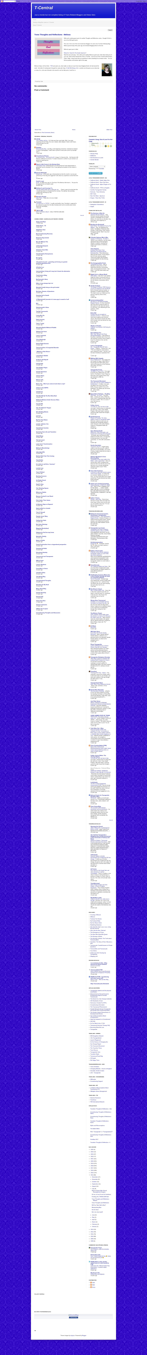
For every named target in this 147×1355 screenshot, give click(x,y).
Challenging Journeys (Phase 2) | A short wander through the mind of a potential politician (100, 576)
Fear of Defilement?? (96, 359)
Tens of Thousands (95, 579)
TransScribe (39, 460)
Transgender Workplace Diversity (100, 657)
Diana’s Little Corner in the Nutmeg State (48, 164)
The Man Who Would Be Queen (99, 934)
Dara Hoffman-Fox (96, 332)
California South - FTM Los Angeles (99, 187)
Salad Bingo (39, 436)
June (93, 1215)
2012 (92, 1231)
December (95, 1177)
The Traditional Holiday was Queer (99, 566)
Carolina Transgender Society (98, 190)
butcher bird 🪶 (95, 543)
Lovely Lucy (39, 468)
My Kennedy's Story (42, 279)
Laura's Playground (95, 1040)
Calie (93, 1282)
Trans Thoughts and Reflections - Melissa (52, 35)
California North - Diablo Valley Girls (100, 180)
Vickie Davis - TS (41, 225)
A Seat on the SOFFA (42, 387)
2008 (92, 1241)
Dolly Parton (39, 198)
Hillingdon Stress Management (98, 1091)
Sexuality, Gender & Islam (97, 1070)
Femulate (39, 202)
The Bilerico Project (96, 613)
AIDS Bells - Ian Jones (96, 395)
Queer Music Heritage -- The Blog (100, 394)
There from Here (40, 600)
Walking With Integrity (97, 358)
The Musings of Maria (96, 936)
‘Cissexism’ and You (96, 446)
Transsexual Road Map (96, 1056)
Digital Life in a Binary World (99, 274)
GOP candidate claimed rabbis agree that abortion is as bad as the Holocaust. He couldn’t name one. (101, 616)
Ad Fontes (94, 869)
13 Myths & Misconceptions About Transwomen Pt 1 (99, 1088)
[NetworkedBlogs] (73, 1315)
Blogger (84, 1335)
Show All (82, 215)
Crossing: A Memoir (95, 914)
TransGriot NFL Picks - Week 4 (98, 672)
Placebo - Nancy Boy (96, 499)
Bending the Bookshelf (97, 224)
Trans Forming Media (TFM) (99, 745)
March (94, 1222)
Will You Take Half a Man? (99, 1205)
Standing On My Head (42, 584)
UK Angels (93, 1058)
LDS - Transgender (95, 1072)
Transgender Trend (96, 1247)
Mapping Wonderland (42, 528)
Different (92, 916)
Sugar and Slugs (41, 221)
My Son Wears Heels (96, 923)
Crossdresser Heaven (42, 156)
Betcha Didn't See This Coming (45, 456)
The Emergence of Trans (97, 932)
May (93, 1217)
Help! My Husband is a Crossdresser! (100, 1019)
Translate (101, 168)
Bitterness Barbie (41, 492)
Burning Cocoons (41, 476)
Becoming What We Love (97, 1027)
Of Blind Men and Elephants (97, 1274)
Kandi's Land (40, 181)
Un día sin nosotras (95, 965)
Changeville (39, 363)
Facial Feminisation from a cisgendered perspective (51, 544)
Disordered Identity (41, 552)
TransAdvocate (95, 565)
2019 (92, 1163)
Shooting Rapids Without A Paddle (46, 327)
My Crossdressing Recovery (44, 233)
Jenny (93, 1287)
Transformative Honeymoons (44, 253)
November (95, 1179)
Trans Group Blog (96, 806)
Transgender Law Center (98, 528)
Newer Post (38, 129)
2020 (92, 1161)
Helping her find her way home (45, 532)
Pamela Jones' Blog (42, 516)
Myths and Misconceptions (97, 1125)
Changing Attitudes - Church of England (101, 1068)
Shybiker (38, 147)
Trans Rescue (94, 1050)
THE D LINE (39, 210)
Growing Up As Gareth (42, 295)
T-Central (43, 7)
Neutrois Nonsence (95, 1097)
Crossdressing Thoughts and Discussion (48, 612)
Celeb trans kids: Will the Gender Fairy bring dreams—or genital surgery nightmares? (100, 1267)
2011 (92, 1234)
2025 (92, 1149)
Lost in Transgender (96, 345)
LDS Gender (94, 854)
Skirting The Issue (41, 331)
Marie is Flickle (40, 540)
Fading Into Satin (41, 520)
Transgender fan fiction (96, 264)
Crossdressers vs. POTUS (43, 203)
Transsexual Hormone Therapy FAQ (100, 1025)
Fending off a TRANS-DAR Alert (100, 1196)
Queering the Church (97, 826)
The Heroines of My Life (97, 213)
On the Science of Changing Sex (99, 1042)
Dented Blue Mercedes (97, 689)
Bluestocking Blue (96, 1207)
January (94, 1226)
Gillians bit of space (42, 608)
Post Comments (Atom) (48, 132)
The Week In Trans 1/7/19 (97, 371)
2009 (92, 1238)
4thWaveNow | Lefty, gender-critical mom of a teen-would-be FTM (100, 1263)
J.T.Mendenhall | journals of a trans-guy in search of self (52, 299)
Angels (92, 206)
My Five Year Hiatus (42, 420)
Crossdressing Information (97, 1005)
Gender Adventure (41, 371)
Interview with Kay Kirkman (97, 214)
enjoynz (73, 1335)
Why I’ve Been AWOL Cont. (98, 590)
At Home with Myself (42, 359)
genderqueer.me (95, 416)
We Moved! (94, 798)
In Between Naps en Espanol (44, 504)
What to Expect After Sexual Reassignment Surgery (99, 1191)
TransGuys (93, 1099)
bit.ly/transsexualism (97, 542)
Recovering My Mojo (41, 148)
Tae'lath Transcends (42, 311)
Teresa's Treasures (41, 604)
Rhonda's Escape (41, 196)
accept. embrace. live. (42, 424)
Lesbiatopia (94, 782)
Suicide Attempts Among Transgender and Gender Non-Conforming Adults (100, 1009)
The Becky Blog (40, 576)
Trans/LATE (39, 403)
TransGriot (94, 671)
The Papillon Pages (41, 367)
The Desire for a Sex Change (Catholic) (101, 999)
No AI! (38, 182)
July (93, 1188)
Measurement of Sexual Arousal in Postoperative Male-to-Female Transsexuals (99, 995)
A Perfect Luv (40, 267)
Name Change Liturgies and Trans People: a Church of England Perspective (99, 886)
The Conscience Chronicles (97, 691)
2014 (92, 1175)
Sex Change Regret (95, 1044)
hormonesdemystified (97, 300)
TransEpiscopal (95, 883)
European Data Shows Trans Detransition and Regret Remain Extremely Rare (98, 251)
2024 (92, 1151)
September (95, 1184)
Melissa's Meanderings (42, 448)
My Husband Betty (95, 921)
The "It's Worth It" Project (43, 407)
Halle (93, 1285)
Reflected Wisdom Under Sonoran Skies (47, 399)
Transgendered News (97, 682)
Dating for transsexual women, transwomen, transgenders (99, 514)
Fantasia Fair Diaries (96, 919)
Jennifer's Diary (40, 572)
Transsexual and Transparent (44, 556)
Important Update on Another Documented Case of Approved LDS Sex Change (101, 857)
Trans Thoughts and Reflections (100, 1202)
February (94, 1224)
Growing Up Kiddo (41, 548)
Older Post (109, 129)
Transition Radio (94, 1054)
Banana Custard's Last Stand (44, 496)
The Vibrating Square (42, 488)
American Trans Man (42, 249)
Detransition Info (95, 1254)
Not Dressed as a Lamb (96, 157)
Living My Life (40, 315)
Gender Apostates (96, 445)
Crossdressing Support (96, 1081)
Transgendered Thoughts (43, 580)
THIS (51, 66)
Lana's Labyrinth (41, 335)
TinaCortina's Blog (41, 275)
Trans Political (40, 472)
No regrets (39, 257)
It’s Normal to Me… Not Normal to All (45, 157)
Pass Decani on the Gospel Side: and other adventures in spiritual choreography (100, 872)
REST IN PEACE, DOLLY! (43, 212)
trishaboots (39, 391)
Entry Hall (93, 313)
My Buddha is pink (96, 897)
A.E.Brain (93, 626)
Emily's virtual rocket (97, 550)
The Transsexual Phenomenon (98, 1007)
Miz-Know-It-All (95, 1272)
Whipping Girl (94, 956)
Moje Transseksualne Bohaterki (100, 983)
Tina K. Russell (40, 512)
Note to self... (40, 379)
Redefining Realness (95, 925)
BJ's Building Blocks (42, 412)
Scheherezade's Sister (42, 307)
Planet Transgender (96, 644)
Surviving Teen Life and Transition (46, 432)
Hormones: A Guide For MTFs (98, 1003)
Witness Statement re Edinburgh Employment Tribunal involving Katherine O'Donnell (101, 704)
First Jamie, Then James (43, 500)
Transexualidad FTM (96, 969)
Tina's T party (40, 323)
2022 (92, 1156)
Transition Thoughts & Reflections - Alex (101, 1109)
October (94, 1181)
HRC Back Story (95, 631)
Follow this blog (73, 1317)
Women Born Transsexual (98, 600)
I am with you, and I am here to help (100, 406)
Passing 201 (39, 596)
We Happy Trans (94, 1060)
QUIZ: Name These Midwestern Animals (100, 684)
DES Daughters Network (96, 1036)
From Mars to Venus (42, 568)
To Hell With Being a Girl (72, 68)
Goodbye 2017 (94, 1139)
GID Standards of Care (96, 1000)
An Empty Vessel (41, 480)
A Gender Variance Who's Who (99, 237)
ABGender (93, 1079)
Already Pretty (94, 153)
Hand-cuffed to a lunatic (43, 508)
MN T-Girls (93, 194)
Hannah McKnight (41, 172)
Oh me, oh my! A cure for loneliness (101, 1194)
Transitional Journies (42, 428)
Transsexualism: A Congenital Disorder (47, 347)
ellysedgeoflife (40, 452)
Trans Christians (94, 1066)
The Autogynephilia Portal (98, 263)
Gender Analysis (95, 285)
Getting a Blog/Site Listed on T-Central (43, 22)
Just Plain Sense (95, 701)
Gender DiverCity (41, 592)
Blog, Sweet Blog (41, 588)
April (93, 1219)
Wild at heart (39, 560)
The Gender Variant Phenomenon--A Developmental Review (100, 1013)
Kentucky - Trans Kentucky (97, 192)
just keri (38, 416)
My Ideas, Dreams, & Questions (45, 291)
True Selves (93, 950)
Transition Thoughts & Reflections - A (100, 1142)
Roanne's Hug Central (42, 237)
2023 (92, 1154)
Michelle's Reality (41, 536)
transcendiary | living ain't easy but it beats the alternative (53, 271)
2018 (92, 1165)
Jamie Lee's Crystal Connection (100, 483)
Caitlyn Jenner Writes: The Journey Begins (98, 756)
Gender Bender (94, 159)
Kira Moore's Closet (96, 589)
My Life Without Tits (42, 241)
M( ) (37, 303)
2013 (92, 1229)
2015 (92, 1172)
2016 (92, 1170)
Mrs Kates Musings (41, 524)
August (94, 1186)
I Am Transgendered (95, 1038)
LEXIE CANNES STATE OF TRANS (100, 715)
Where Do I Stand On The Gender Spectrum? (75, 53)
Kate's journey (40, 319)
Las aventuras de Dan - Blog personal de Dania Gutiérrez (99, 963)
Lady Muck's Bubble (42, 355)
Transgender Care (95, 1052)
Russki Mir (93, 627)
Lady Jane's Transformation (44, 444)
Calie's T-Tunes (95, 498)
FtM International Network (97, 1101)
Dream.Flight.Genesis (42, 343)
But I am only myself (97, 1212)
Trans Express (95, 248)
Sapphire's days (40, 229)
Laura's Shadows (41, 564)
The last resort (40, 440)
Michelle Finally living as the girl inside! (47, 287)
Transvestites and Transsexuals (98, 948)
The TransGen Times (96, 1048)
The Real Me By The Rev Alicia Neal (46, 395)
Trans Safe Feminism (97, 470)
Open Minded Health (97, 431)
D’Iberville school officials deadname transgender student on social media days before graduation (100, 553)
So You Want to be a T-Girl (97, 1023)
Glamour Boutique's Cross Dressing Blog (98, 457)
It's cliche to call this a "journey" (45, 464)
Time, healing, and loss (42, 140)
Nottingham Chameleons (97, 204)
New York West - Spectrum (97, 196)
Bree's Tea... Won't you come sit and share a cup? (50, 383)
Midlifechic (93, 155)
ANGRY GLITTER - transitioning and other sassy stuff (100, 977)
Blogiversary (39, 174)
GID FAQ (92, 1021)
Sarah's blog (39, 484)
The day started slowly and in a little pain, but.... (48, 189)
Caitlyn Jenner (95, 405)
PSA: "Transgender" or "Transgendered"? (101, 1131)
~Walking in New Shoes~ (43, 351)
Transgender (93, 1029)
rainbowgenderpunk (42, 245)
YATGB (38, 139)
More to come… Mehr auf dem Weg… (100, 979)
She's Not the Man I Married (97, 930)
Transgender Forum (96, 369)
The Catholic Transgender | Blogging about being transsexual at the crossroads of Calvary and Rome (101, 837)
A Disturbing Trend (41, 165)
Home (34, 19)
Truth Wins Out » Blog (97, 728)
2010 (92, 1236)
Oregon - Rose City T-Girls (97, 198)
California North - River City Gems (99, 182)
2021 (92, 1158)
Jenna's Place (40, 375)
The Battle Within (95, 1128)
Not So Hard (95, 1209)
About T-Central (37, 25)
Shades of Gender (96, 325)
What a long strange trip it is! (44, 283)
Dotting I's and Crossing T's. (44, 188)
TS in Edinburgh (41, 339)
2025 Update (94, 275)
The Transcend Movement (98, 381)
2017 (92, 1168)
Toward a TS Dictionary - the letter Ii (100, 238)
